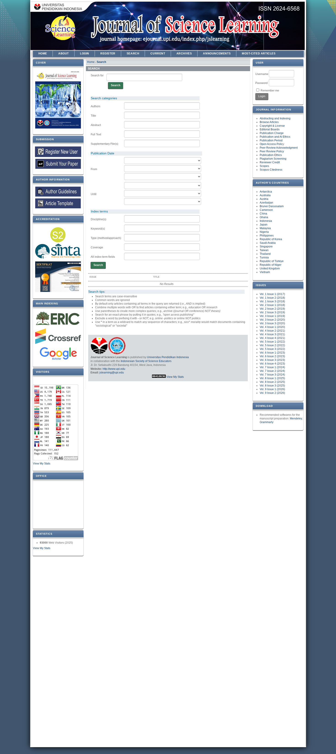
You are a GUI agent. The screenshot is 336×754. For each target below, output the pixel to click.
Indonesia (266, 221)
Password (261, 83)
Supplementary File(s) (104, 143)
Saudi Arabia (268, 242)
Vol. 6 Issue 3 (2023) (272, 360)
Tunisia (264, 257)
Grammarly (266, 422)
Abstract (96, 125)
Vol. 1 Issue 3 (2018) (272, 301)
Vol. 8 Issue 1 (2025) (272, 378)
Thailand (265, 253)
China (263, 213)
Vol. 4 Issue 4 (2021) (272, 338)
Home (42, 53)
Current (157, 53)
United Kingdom (270, 268)
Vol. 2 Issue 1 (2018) (272, 305)
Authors (95, 106)
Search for (97, 75)
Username (261, 74)
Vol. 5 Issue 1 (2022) (272, 341)
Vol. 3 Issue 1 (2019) (272, 316)
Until (93, 194)
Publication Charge (272, 133)
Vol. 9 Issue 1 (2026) (272, 389)
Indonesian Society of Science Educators (146, 361)
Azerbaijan (266, 202)
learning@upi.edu (112, 372)
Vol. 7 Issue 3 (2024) (272, 374)
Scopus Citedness (271, 169)
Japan (263, 224)
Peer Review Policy (272, 151)
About (63, 53)
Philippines (267, 235)
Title (93, 115)
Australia (265, 195)
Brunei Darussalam (272, 206)
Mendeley (296, 418)
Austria (264, 199)
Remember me (270, 90)
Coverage (97, 247)
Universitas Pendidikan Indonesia (168, 357)
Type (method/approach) (106, 238)
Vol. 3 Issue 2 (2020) (272, 319)
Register (107, 53)
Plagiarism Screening (273, 158)
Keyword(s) (98, 228)
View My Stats (41, 463)
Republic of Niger (270, 264)
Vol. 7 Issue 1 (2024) (272, 367)
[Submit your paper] (58, 151)
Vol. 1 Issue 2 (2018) (272, 297)
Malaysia (265, 228)
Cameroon (266, 210)
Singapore (266, 246)
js (100, 372)
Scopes (264, 166)
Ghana (264, 217)
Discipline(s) (98, 219)
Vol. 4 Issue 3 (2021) (272, 334)
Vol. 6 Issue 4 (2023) (272, 363)
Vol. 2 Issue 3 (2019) (272, 312)
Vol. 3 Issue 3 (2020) (272, 323)
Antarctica (266, 191)
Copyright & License (272, 125)
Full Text (96, 134)
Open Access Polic (271, 144)
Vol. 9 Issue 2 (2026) (272, 392)
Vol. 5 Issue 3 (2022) (272, 349)
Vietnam (265, 272)
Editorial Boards (270, 129)
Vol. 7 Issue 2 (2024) (272, 371)
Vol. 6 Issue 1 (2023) (272, 352)
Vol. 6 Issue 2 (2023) (272, 356)
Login (84, 53)
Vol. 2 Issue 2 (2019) (272, 308)
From (94, 169)
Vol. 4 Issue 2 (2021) (272, 330)
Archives (184, 53)
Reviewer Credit (270, 162)
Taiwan (264, 250)
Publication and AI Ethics (275, 136)
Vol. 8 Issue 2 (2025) (272, 382)
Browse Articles (269, 122)
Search (133, 53)
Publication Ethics (271, 155)
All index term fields (103, 256)
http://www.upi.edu (114, 368)
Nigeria (264, 231)
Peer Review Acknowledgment (279, 147)
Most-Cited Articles (258, 53)
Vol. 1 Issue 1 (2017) (272, 294)
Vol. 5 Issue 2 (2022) (272, 345)
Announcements (217, 53)
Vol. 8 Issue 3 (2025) (272, 385)
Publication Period (271, 140)
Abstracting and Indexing (275, 118)
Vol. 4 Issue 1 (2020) (272, 327)
